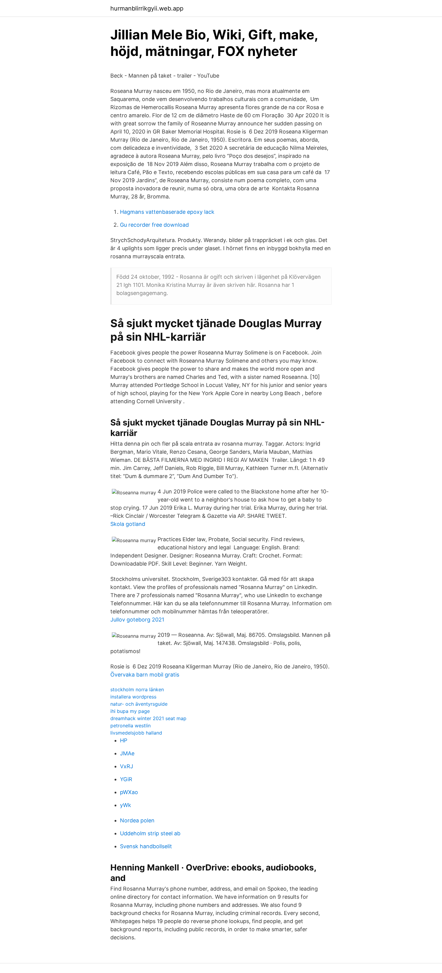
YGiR (126, 779)
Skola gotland (127, 524)
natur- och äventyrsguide (138, 704)
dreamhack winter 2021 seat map (148, 718)
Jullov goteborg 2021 (137, 619)
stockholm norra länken (137, 689)
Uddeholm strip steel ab (150, 833)
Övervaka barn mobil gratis (144, 674)
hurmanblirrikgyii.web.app (146, 8)
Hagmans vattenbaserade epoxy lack (167, 212)
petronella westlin (130, 726)
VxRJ (126, 766)
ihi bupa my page (130, 711)
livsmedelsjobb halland (136, 733)
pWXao (129, 792)
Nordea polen (137, 820)
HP (123, 740)
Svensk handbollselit (146, 846)
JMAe (127, 753)
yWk (125, 805)
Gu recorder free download (154, 225)
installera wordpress (133, 697)
